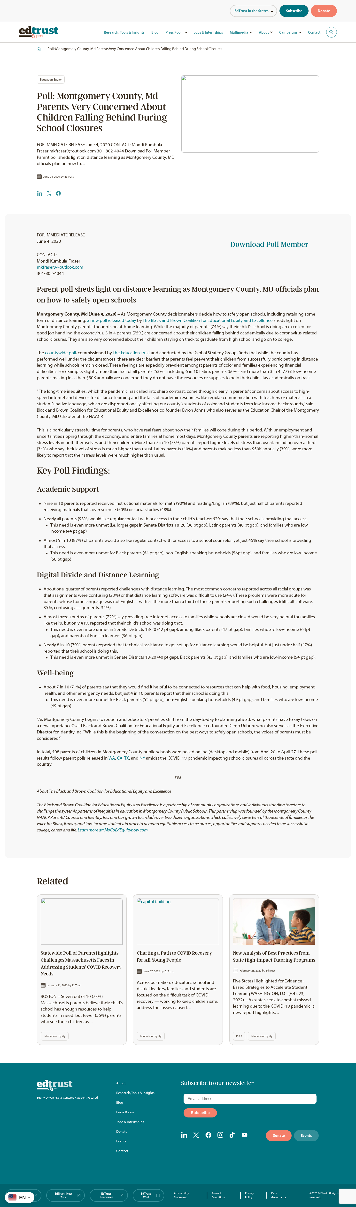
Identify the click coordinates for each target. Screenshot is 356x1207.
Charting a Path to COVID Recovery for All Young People (174, 957)
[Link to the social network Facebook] (208, 1135)
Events (121, 1141)
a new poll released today (111, 320)
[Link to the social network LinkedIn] (184, 1135)
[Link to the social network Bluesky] (257, 1135)
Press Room (175, 32)
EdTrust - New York (63, 1195)
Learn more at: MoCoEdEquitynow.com (113, 830)
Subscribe (294, 10)
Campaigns (288, 32)
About (264, 32)
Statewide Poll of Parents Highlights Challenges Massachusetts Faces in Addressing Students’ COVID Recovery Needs (81, 964)
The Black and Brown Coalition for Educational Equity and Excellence (208, 320)
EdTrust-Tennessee (106, 1195)
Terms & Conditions (218, 1195)
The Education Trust (131, 352)
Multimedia (239, 32)
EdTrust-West (146, 1195)
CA (120, 758)
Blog (155, 32)
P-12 (239, 1036)
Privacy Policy (249, 1195)
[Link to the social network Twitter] (196, 1135)
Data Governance (278, 1195)
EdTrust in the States (251, 10)
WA (111, 758)
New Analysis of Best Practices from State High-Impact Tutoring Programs (274, 957)
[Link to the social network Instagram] (220, 1135)
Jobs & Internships (208, 32)
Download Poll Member (269, 244)
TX (126, 758)
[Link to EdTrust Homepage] (38, 32)
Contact (314, 32)
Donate (324, 10)
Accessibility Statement (181, 1195)
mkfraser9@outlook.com (60, 267)
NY (142, 758)
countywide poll (60, 352)
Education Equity (51, 79)
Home (37, 46)
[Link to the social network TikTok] (233, 1135)
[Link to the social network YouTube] (245, 1135)
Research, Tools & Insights (124, 32)
